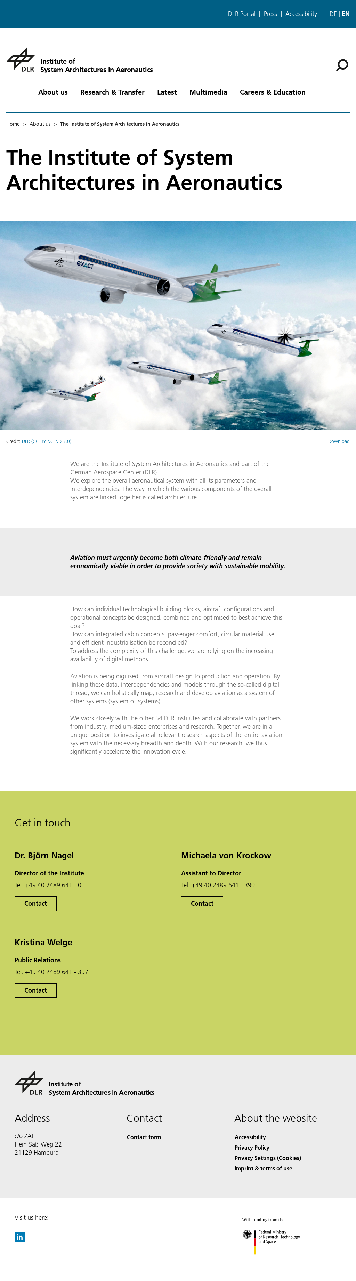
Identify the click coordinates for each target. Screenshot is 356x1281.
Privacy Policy (252, 1147)
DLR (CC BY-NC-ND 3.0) (46, 441)
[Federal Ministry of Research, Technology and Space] (277, 1261)
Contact (35, 903)
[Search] (343, 65)
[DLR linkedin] (20, 1240)
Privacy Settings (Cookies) (268, 1157)
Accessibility (301, 14)
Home (13, 124)
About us (53, 91)
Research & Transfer (112, 91)
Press (270, 14)
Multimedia (208, 91)
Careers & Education (273, 91)
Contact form (144, 1137)
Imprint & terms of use (263, 1168)
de (333, 14)
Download (339, 441)
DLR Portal (242, 14)
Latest (167, 91)
